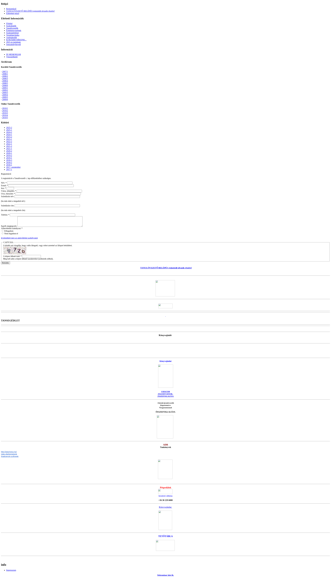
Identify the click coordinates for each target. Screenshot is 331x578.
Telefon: (5, 215)
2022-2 (9, 141)
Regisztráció (11, 9)
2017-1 (9, 169)
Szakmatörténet (12, 33)
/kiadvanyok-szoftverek (9, 456)
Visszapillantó (12, 57)
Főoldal (9, 23)
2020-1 (9, 153)
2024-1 (9, 134)
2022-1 (9, 144)
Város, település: (8, 191)
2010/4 (5, 115)
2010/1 (5, 108)
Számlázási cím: (8, 205)
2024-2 (9, 132)
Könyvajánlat (165, 507)
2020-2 (9, 151)
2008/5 (5, 83)
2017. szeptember (13, 167)
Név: (4, 183)
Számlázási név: (8, 196)
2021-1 (9, 148)
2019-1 (9, 158)
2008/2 (5, 76)
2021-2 (9, 146)
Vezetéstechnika (12, 35)
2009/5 (5, 97)
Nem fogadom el (11, 233)
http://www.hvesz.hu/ (9, 452)
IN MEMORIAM (13, 54)
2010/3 (5, 113)
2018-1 (9, 165)
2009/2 (5, 90)
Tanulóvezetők (12, 28)
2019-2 (9, 155)
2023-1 (9, 139)
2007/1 (5, 71)
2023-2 (9, 137)
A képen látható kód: (12, 256)
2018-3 (9, 160)
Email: (4, 185)
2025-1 (9, 130)
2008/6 (5, 85)
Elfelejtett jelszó (12, 13)
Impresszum (11, 570)
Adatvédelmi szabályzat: (11, 228)
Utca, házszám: (8, 194)
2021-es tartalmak (13, 42)
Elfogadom (8, 231)
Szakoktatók (11, 26)
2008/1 (5, 74)
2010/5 (5, 117)
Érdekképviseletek (13, 30)
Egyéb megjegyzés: (9, 226)
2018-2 (9, 162)
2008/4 (5, 81)
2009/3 (5, 92)
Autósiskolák (11, 37)
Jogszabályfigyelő (13, 44)
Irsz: (3, 188)
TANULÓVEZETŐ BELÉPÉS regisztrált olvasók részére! (30, 11)
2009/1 (5, 88)
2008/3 (5, 78)
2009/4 (5, 95)
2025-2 (9, 127)
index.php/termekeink (9, 454)
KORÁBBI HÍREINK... (16, 40)
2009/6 (5, 99)
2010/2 (5, 110)
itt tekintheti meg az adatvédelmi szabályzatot (19, 238)
